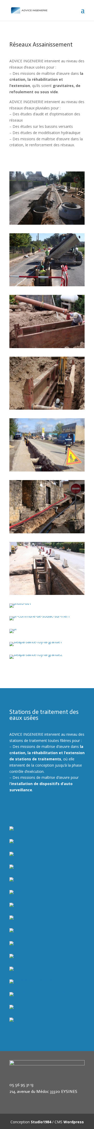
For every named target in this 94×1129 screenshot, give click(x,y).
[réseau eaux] (47, 593)
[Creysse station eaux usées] (34, 953)
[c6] (13, 877)
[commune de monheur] (47, 408)
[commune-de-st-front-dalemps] (37, 1017)
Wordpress (73, 1121)
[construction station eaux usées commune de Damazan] (47, 979)
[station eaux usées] (27, 826)
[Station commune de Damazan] (38, 991)
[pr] (13, 628)
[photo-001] (20, 603)
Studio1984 (41, 1121)
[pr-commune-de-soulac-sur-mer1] (39, 616)
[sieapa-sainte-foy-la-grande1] (35, 641)
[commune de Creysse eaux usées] (39, 966)
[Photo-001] (47, 223)
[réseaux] (47, 531)
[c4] (13, 851)
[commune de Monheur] (47, 346)
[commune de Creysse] (29, 889)
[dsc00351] (47, 470)
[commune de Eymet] (47, 284)
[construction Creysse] (29, 928)
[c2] (13, 838)
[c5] (13, 864)
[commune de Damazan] (31, 1004)
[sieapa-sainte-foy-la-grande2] (35, 654)
